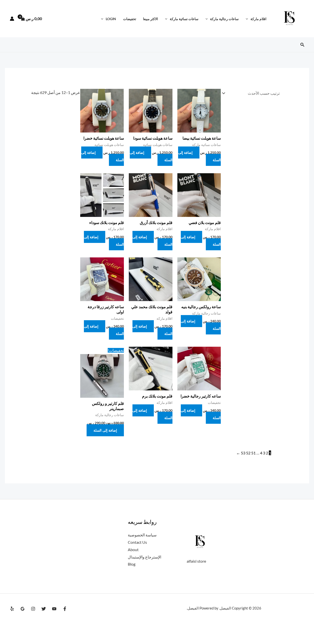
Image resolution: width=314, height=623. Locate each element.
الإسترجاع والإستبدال (144, 557)
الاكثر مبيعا (150, 19)
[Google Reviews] (22, 609)
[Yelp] (12, 609)
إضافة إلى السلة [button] (151, 156)
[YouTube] (54, 609)
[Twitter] (43, 609)
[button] (248, 19)
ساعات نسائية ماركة (184, 19)
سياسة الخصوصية (142, 534)
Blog (131, 564)
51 (253, 453)
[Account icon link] (12, 18)
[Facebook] (65, 609)
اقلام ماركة (258, 19)
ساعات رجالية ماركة (224, 19)
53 (243, 453)
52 (248, 453)
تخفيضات (129, 19)
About (133, 549)
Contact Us (137, 542)
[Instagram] (33, 609)
